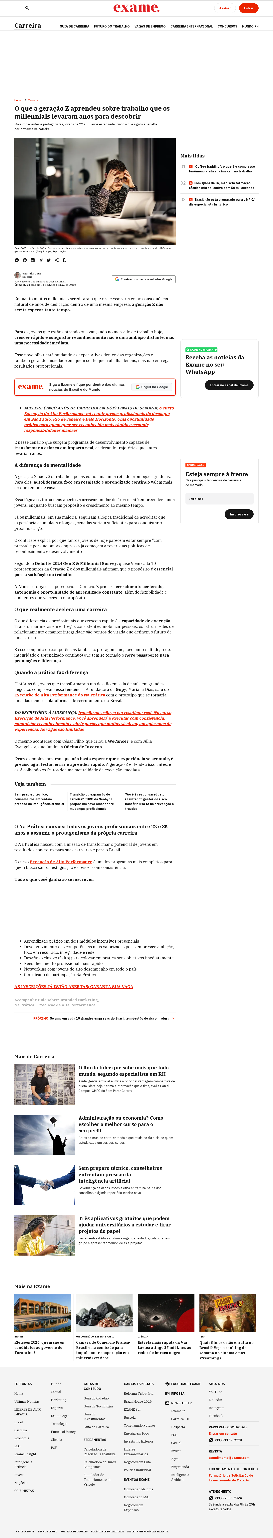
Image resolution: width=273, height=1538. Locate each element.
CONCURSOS (227, 26)
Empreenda (180, 1467)
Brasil (18, 1422)
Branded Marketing (79, 1000)
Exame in (178, 1411)
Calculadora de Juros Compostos (100, 1464)
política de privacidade (107, 1531)
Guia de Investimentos (95, 1416)
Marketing (58, 1400)
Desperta (178, 1427)
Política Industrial (137, 1470)
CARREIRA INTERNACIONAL (191, 26)
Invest (19, 1475)
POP (54, 1448)
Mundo (56, 1384)
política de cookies (74, 1531)
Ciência (56, 1440)
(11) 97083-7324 (228, 1498)
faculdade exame (186, 1384)
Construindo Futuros (139, 1425)
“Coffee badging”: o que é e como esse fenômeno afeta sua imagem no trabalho (222, 168)
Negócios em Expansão (133, 1507)
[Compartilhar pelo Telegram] (40, 260)
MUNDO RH (250, 26)
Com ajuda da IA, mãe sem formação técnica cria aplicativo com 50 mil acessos (221, 185)
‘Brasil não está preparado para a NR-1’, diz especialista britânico (222, 202)
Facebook (216, 1416)
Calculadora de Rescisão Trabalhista (100, 1451)
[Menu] (17, 8)
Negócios (21, 1483)
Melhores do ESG (136, 1497)
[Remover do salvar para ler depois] (64, 260)
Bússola (130, 1417)
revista (177, 1393)
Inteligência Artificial (23, 1464)
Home (18, 100)
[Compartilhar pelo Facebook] (24, 260)
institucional (24, 1531)
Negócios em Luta (137, 1462)
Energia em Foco (136, 1433)
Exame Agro (60, 1416)
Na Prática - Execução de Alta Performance (55, 1005)
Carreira (27, 25)
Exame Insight (25, 1454)
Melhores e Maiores (138, 1489)
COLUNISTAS (24, 1491)
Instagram (216, 1408)
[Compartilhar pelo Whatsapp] (16, 260)
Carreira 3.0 (180, 1419)
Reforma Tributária (138, 1393)
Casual (56, 1392)
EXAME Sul (132, 1409)
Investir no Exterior (138, 1441)
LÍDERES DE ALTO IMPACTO (27, 1411)
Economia (21, 1438)
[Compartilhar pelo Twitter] (48, 260)
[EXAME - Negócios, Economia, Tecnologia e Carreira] (136, 8)
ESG (17, 1446)
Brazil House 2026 (138, 1401)
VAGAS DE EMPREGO (150, 26)
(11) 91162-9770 (228, 1440)
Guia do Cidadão (96, 1398)
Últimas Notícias (27, 1401)
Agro (174, 1459)
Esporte (57, 1408)
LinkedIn (215, 1400)
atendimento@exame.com (229, 1458)
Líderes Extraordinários (136, 1451)
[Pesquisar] (27, 8)
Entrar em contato (223, 1434)
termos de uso (47, 1531)
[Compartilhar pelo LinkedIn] (32, 260)
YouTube (215, 1392)
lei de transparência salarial (148, 1531)
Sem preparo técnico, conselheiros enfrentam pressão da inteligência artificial (39, 799)
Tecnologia (59, 1424)
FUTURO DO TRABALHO (112, 26)
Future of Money (63, 1432)
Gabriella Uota (31, 273)
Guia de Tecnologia (98, 1406)
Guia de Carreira (74, 26)
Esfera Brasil (104, 1336)
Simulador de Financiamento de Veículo (97, 1479)
